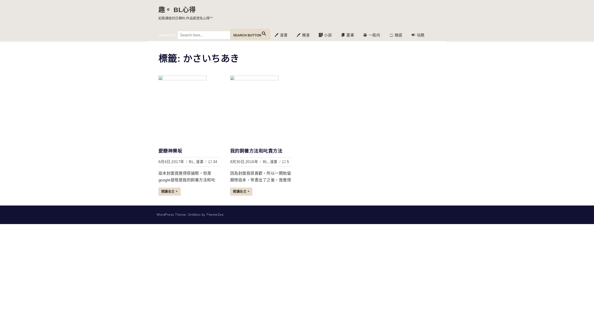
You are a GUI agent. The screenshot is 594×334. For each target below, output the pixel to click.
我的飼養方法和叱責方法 (256, 151)
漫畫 (199, 162)
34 (215, 162)
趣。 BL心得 (177, 9)
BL (191, 162)
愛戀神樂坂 (170, 151)
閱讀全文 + (169, 191)
